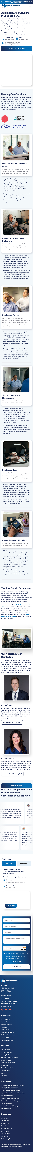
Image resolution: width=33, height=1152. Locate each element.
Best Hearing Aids (6, 1139)
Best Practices (5, 1029)
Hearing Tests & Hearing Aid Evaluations (13, 1093)
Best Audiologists (6, 1024)
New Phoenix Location (7, 1032)
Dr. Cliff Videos (5, 1049)
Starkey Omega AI (6, 1128)
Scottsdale (5, 998)
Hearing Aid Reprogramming (9, 1088)
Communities (5, 1065)
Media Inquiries (5, 1070)
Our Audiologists (6, 1019)
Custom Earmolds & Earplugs (9, 1106)
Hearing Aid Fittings (7, 1095)
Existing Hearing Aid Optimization (11, 1090)
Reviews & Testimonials (8, 1035)
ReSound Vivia (5, 1133)
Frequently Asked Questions (9, 1057)
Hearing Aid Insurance (7, 1055)
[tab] (9, 863)
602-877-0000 (6, 995)
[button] (29, 6)
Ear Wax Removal (6, 1108)
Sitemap (25, 1144)
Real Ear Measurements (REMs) (10, 1098)
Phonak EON (5, 1120)
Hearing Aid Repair (6, 1103)
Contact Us (4, 1022)
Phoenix (4, 985)
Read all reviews (16, 785)
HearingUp (4, 1075)
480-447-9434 (6, 1006)
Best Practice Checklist (8, 1062)
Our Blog (3, 1073)
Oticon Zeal (4, 1126)
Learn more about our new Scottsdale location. (22, 2)
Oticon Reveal (5, 1123)
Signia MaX (4, 1118)
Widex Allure (5, 1131)
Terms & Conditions (7, 1040)
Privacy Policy (5, 1037)
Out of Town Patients (7, 1068)
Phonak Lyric (5, 1136)
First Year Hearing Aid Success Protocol (12, 1085)
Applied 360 (4, 1027)
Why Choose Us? (6, 1060)
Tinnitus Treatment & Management (11, 1101)
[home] (13, 6)
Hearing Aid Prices (6, 1052)
